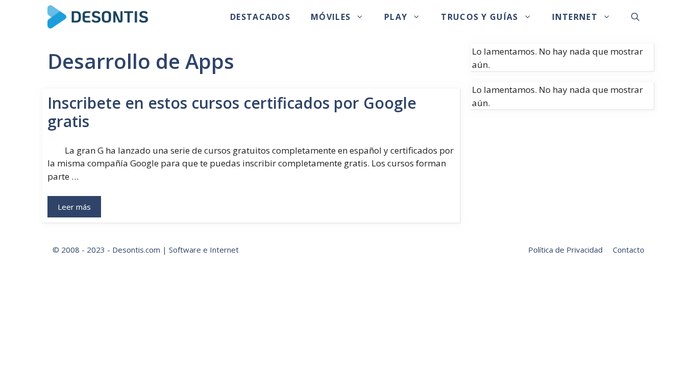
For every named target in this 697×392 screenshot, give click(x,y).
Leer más (74, 207)
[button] (635, 17)
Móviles (331, 16)
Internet (575, 16)
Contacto (628, 249)
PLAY (395, 16)
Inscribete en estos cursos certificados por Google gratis (231, 112)
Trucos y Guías (479, 16)
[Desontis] (97, 17)
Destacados (260, 16)
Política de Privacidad (565, 249)
